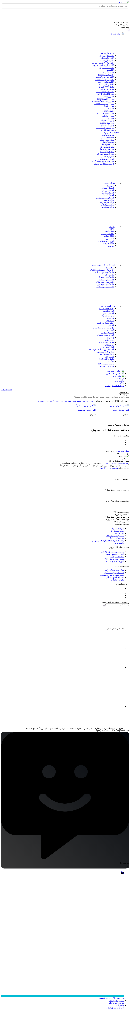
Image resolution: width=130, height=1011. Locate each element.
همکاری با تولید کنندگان (114, 573)
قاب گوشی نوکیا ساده (104, 272)
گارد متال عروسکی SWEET (102, 270)
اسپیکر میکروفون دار (105, 197)
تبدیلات (112, 226)
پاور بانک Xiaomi (107, 123)
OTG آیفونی (109, 231)
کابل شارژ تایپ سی (105, 60)
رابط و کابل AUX (106, 84)
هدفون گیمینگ (108, 142)
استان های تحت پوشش (114, 554)
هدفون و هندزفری (111, 132)
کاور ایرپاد (109, 275)
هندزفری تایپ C (107, 152)
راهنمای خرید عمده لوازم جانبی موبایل (108, 540)
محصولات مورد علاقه (115, 536)
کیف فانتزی (109, 330)
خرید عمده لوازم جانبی (114, 386)
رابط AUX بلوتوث (106, 87)
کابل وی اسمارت (107, 68)
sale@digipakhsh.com (109, 468)
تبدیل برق (110, 118)
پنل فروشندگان (117, 580)
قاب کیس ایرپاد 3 (106, 279)
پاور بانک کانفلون (107, 125)
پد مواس (110, 337)
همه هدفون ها (108, 144)
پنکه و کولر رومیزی (105, 352)
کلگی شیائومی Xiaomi (104, 80)
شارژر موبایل (108, 96)
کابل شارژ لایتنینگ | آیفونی (103, 63)
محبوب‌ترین (76, 401)
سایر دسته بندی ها (106, 342)
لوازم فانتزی (108, 311)
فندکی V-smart (108, 111)
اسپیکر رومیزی (107, 190)
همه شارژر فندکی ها (105, 113)
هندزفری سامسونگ (105, 154)
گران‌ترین (50, 401)
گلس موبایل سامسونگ (86, 410)
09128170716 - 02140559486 (117, 463)
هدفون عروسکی (107, 140)
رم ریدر (110, 246)
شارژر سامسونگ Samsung (103, 101)
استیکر (111, 325)
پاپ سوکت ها (108, 316)
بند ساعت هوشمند (106, 366)
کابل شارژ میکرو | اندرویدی (102, 65)
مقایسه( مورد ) (121, 451)
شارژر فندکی (108, 106)
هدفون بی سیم (107, 137)
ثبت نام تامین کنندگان (115, 577)
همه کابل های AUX (105, 94)
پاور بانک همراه (107, 120)
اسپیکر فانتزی (108, 193)
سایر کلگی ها (108, 72)
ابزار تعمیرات (108, 347)
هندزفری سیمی (107, 156)
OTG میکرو (109, 236)
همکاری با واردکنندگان (114, 570)
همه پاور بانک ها (107, 130)
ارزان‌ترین (58, 401)
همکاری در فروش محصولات (112, 575)
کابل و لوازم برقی (107, 53)
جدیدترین (67, 401)
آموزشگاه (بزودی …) (115, 561)
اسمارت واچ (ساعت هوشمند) (101, 349)
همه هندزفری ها (107, 149)
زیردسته (110, 185)
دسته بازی (109, 340)
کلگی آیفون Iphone (106, 75)
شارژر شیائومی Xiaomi (104, 104)
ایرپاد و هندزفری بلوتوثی (104, 164)
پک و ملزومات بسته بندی (103, 328)
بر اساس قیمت (107, 207)
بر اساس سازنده (107, 202)
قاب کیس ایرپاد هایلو (105, 287)
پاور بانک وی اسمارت (105, 128)
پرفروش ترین (87, 401)
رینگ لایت (110, 361)
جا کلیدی (110, 320)
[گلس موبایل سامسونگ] (82, 405)
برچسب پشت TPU (106, 364)
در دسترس (41, 401)
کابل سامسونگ (107, 58)
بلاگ (122, 383)
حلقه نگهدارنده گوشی (105, 323)
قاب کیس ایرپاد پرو (106, 284)
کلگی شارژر (108, 70)
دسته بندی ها (116, 34)
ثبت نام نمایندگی (117, 556)
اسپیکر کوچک (108, 195)
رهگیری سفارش (114, 371)
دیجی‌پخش (124, 397)
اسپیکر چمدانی (107, 188)
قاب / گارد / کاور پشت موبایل (103, 265)
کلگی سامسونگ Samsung (103, 77)
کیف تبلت (110, 267)
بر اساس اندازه (107, 205)
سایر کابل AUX (107, 89)
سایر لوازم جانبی (108, 306)
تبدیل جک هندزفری (106, 159)
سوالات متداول (117, 528)
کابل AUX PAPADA (105, 92)
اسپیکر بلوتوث (109, 183)
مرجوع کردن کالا (117, 538)
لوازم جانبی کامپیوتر (105, 335)
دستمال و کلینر (107, 332)
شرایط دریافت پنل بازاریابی (112, 552)
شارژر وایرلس (108, 116)
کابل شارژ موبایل (106, 56)
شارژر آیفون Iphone (105, 99)
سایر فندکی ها (108, 108)
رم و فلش (109, 344)
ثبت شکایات (119, 533)
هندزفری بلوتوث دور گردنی (102, 161)
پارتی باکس (109, 200)
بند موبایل (110, 318)
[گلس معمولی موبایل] (115, 405)
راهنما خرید (119, 381)
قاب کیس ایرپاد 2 (106, 277)
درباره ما (120, 378)
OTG (111, 229)
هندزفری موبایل (107, 147)
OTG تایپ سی (107, 234)
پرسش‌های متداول (113, 373)
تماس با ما (117, 376)
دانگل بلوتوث (108, 243)
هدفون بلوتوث (108, 135)
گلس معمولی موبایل (120, 410)
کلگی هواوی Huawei (105, 82)
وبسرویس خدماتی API (114, 559)
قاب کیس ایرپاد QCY (105, 282)
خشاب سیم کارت (106, 354)
